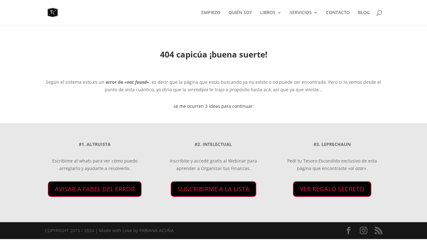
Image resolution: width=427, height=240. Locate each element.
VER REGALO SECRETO (332, 189)
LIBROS (267, 12)
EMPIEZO (210, 12)
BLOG (364, 12)
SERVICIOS (301, 12)
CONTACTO (338, 12)
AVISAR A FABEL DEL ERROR (95, 189)
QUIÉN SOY (240, 12)
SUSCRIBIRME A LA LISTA (213, 189)
